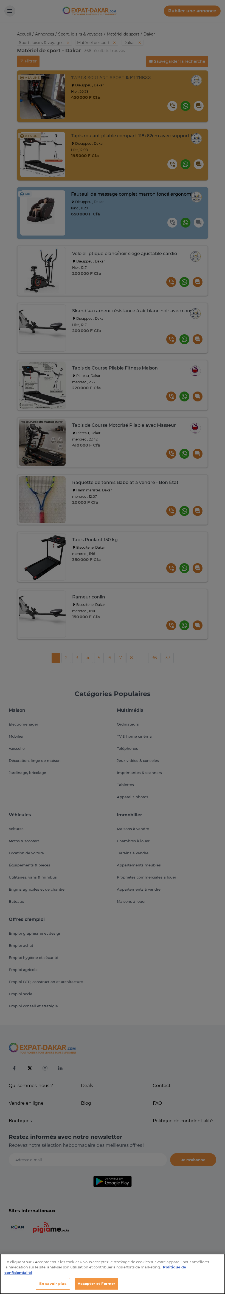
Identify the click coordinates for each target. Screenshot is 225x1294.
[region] (112, 1274)
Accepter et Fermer (96, 1283)
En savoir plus (52, 1283)
